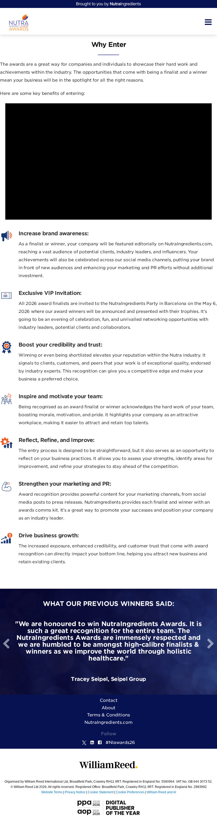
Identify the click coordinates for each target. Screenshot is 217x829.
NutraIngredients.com (108, 722)
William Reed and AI (161, 792)
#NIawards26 (120, 742)
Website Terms (51, 792)
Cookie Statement (101, 792)
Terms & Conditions (108, 714)
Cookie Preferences (130, 792)
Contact (108, 700)
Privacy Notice (75, 792)
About (108, 707)
